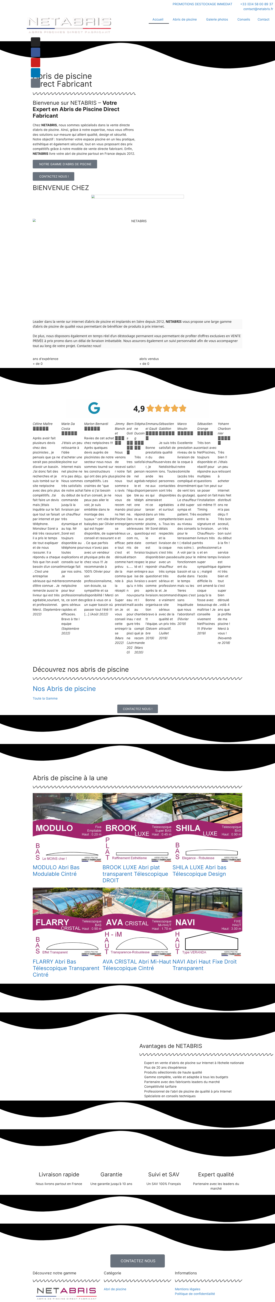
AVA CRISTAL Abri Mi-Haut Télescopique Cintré (137, 964)
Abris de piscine (185, 19)
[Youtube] (35, 62)
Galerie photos (217, 19)
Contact (263, 19)
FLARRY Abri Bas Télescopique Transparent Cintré (66, 968)
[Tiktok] (35, 83)
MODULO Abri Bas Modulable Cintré (56, 870)
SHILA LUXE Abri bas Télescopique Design (199, 870)
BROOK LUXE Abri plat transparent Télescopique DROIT (135, 874)
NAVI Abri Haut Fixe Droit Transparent (204, 964)
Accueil (157, 19)
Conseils (243, 19)
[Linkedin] (35, 72)
